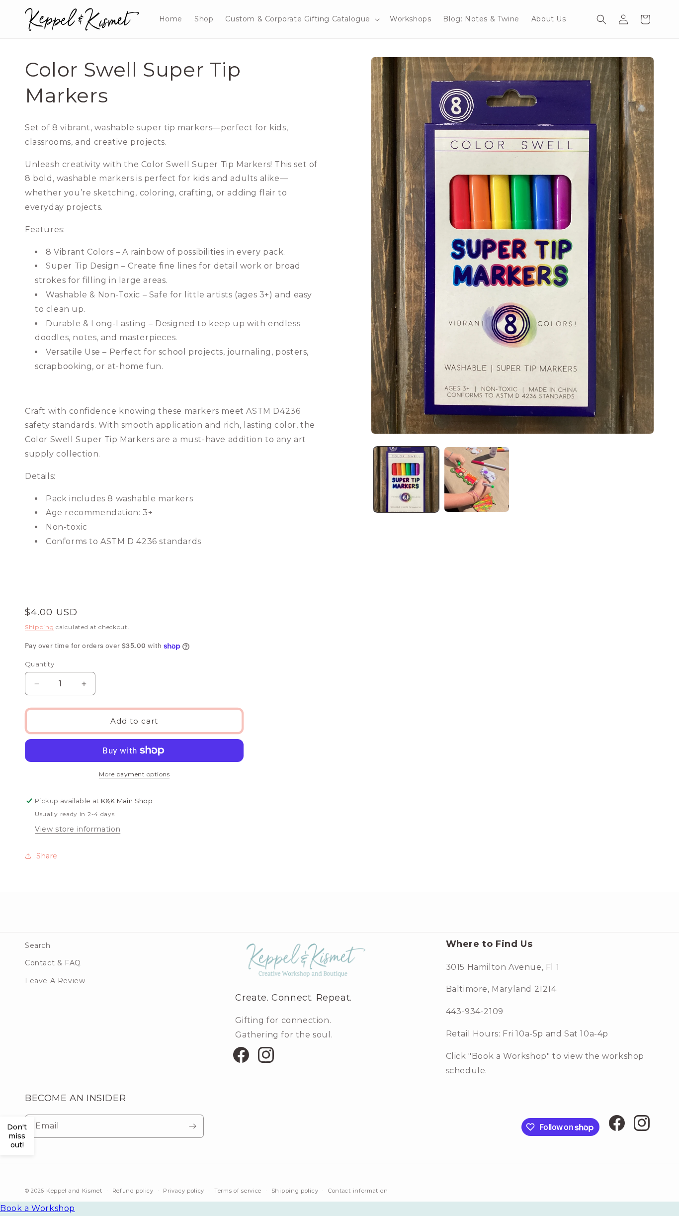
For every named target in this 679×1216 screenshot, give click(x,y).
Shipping (39, 627)
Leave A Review (55, 980)
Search (38, 945)
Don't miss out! (17, 1135)
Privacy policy (183, 1190)
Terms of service (237, 1190)
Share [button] (47, 855)
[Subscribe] (192, 1126)
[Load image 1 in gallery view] (406, 479)
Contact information (358, 1190)
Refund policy (133, 1190)
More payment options (134, 774)
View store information (77, 829)
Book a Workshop (37, 1208)
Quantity (39, 664)
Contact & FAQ (53, 962)
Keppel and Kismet (74, 1190)
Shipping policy (295, 1190)
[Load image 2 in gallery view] (476, 479)
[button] (301, 18)
